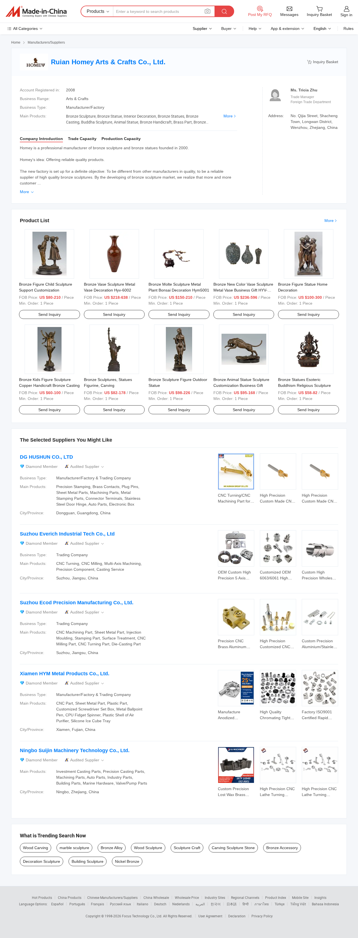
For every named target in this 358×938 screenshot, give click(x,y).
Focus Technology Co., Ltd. (142, 916)
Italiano (142, 904)
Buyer (226, 28)
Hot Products (42, 897)
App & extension (285, 28)
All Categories (25, 28)
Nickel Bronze (127, 861)
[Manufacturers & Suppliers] (36, 11)
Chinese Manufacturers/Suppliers (112, 897)
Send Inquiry (49, 314)
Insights (320, 897)
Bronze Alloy (112, 847)
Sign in (346, 15)
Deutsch (160, 904)
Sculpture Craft (187, 847)
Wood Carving (35, 847)
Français (97, 904)
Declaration (237, 916)
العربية (200, 904)
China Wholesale (156, 897)
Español (57, 904)
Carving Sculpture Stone (233, 847)
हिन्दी (245, 904)
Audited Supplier (87, 466)
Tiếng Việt (298, 904)
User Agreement (210, 916)
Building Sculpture (87, 861)
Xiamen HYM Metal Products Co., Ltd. (64, 673)
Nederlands (181, 904)
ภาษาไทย (262, 904)
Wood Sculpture (148, 847)
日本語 (232, 904)
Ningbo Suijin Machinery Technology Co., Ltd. (74, 750)
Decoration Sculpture (41, 861)
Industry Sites (215, 897)
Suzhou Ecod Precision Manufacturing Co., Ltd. (76, 602)
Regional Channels (245, 897)
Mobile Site (300, 897)
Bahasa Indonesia (325, 904)
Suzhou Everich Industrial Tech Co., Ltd (67, 534)
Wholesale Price (187, 897)
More (228, 116)
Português (77, 904)
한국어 (216, 904)
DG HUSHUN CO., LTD (46, 457)
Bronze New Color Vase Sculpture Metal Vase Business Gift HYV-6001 (243, 290)
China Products (69, 897)
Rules (348, 28)
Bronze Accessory (282, 847)
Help (253, 28)
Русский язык (120, 904)
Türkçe (279, 904)
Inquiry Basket (322, 62)
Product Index (275, 897)
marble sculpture (74, 847)
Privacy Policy (262, 916)
